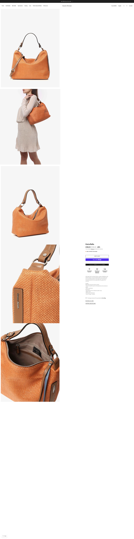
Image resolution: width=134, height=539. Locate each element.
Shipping (92, 249)
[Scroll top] (131, 536)
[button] (114, 6)
